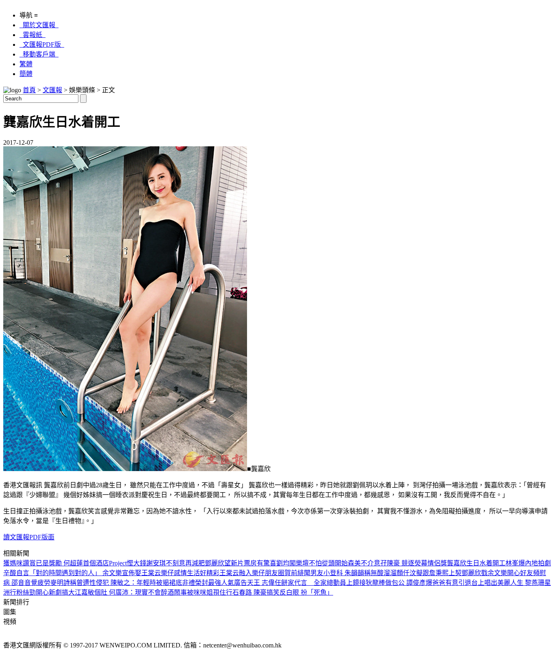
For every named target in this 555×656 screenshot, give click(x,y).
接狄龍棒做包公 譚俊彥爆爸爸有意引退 (415, 582)
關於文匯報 (39, 25)
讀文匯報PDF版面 (28, 537)
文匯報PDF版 (42, 44)
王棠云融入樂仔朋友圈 (251, 572)
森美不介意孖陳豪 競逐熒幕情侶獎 (397, 563)
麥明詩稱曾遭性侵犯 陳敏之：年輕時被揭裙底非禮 (122, 582)
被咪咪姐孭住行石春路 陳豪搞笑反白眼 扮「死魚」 (260, 592)
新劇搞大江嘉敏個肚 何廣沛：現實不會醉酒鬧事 (118, 592)
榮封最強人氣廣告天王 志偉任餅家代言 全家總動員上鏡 (277, 582)
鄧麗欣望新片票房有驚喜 (240, 563)
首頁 (29, 90)
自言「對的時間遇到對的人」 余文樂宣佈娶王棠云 (88, 572)
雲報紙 (33, 34)
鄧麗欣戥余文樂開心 (491, 572)
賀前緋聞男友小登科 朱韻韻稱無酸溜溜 (340, 572)
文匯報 (52, 90)
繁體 (26, 64)
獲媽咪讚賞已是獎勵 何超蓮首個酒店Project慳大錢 (74, 563)
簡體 (26, 73)
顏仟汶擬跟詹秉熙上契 (429, 572)
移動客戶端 (39, 54)
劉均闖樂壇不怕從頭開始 (312, 563)
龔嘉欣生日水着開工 (476, 563)
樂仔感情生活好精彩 (190, 572)
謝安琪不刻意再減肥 (175, 563)
